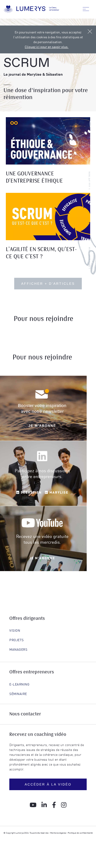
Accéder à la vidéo (48, 784)
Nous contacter (25, 714)
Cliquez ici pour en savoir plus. (47, 46)
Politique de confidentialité (80, 832)
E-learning (19, 684)
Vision (14, 630)
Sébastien (31, 492)
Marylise (58, 492)
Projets (16, 639)
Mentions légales (58, 832)
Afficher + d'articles (48, 283)
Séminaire (18, 693)
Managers (18, 649)
